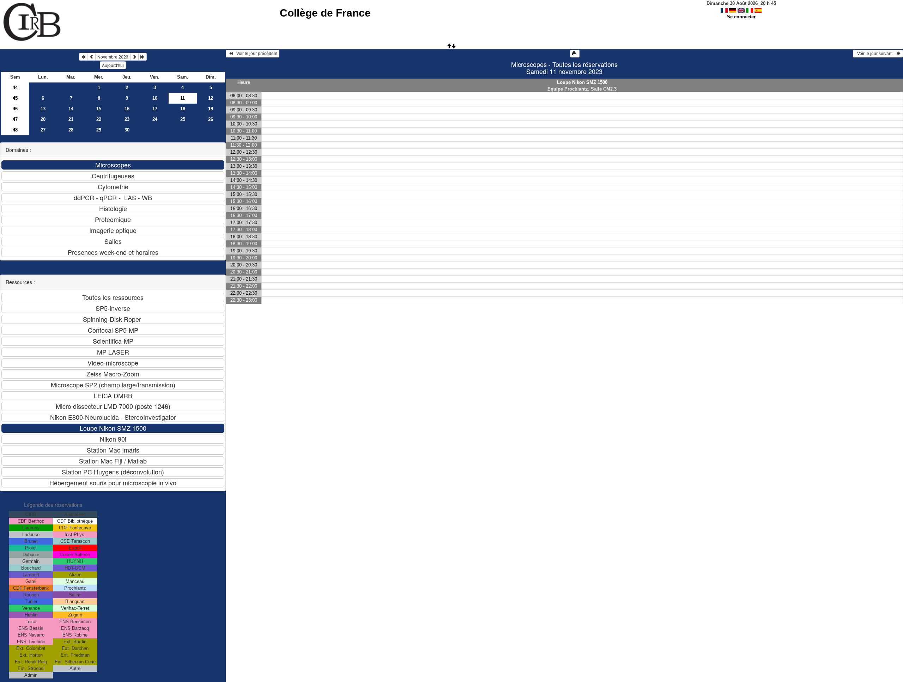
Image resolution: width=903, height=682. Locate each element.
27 (43, 130)
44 (15, 87)
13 (43, 108)
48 (15, 130)
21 (70, 119)
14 (70, 108)
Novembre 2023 (112, 57)
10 (154, 98)
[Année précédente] (83, 57)
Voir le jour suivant (876, 53)
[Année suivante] (142, 57)
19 (210, 108)
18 (182, 108)
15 (98, 108)
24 (154, 119)
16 (127, 108)
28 (70, 130)
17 (154, 108)
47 (15, 119)
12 (210, 98)
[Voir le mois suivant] (134, 57)
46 (15, 108)
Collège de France (325, 13)
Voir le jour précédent (255, 53)
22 (98, 119)
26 (210, 119)
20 (43, 119)
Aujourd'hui (113, 65)
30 (127, 130)
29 (98, 130)
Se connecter (741, 16)
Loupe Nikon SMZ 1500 (582, 82)
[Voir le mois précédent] (91, 57)
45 (15, 98)
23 (127, 119)
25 (182, 119)
